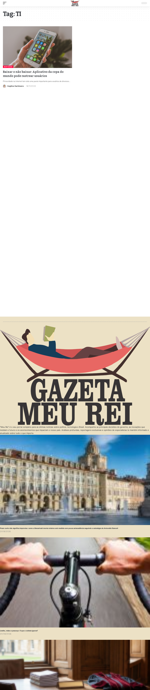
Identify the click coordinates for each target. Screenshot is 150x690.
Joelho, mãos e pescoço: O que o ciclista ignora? (19, 631)
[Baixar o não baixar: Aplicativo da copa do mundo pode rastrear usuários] (37, 47)
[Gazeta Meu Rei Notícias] (75, 3)
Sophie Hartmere (15, 86)
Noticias (8, 67)
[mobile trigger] (5, 3)
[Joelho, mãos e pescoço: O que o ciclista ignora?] (75, 582)
